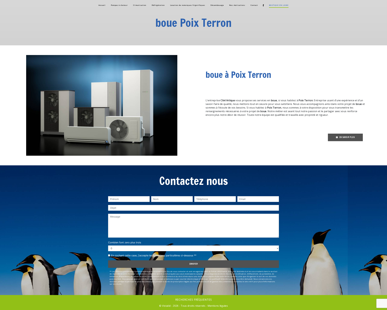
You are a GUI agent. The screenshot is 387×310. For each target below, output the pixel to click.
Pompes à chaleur (119, 5)
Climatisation (139, 5)
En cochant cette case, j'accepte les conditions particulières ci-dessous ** (153, 255)
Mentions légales (217, 305)
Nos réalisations (237, 5)
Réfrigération (158, 5)
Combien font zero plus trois (124, 242)
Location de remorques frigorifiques (187, 5)
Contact (254, 5)
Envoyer (193, 264)
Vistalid (166, 305)
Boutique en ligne (279, 5)
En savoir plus (347, 137)
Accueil (102, 5)
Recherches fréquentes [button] (193, 299)
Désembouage (217, 5)
